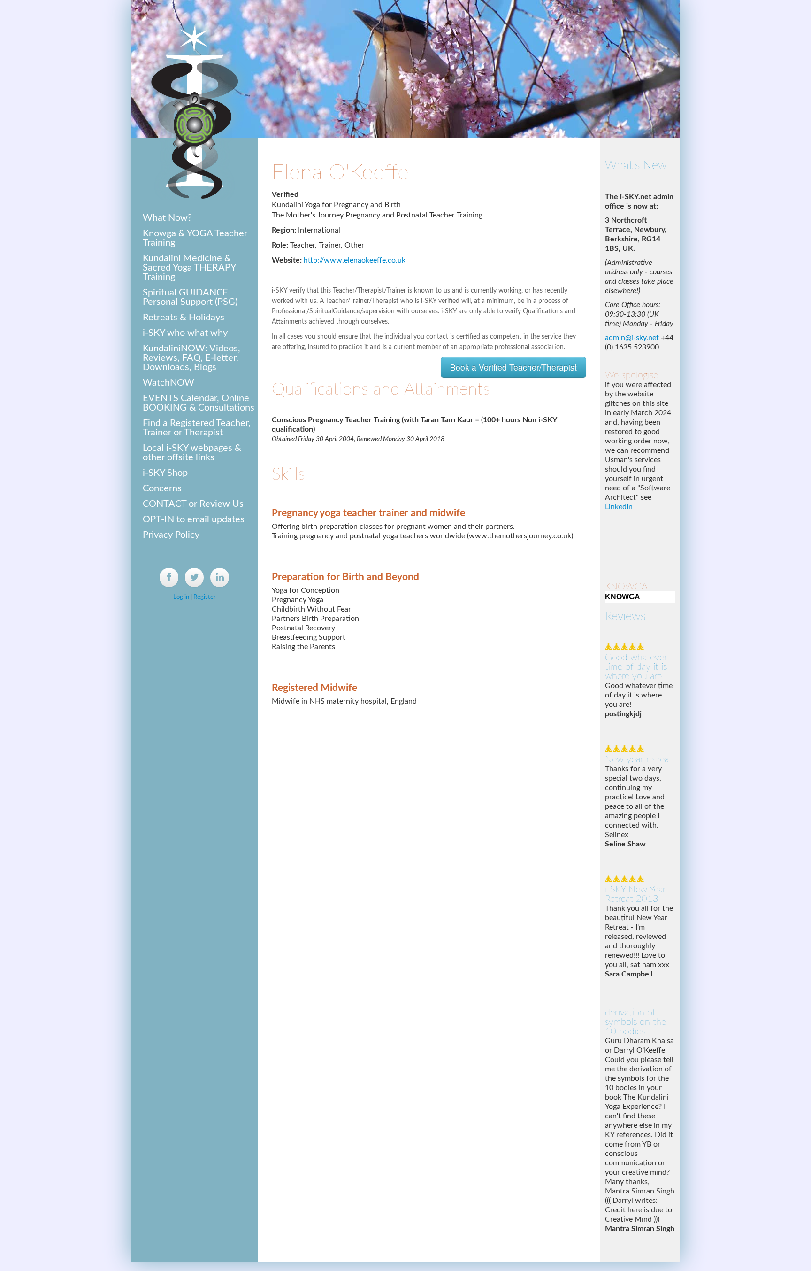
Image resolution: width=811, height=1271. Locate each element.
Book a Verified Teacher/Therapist (513, 367)
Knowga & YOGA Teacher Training (195, 238)
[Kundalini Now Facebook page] (169, 577)
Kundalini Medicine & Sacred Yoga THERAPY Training (189, 268)
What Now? (167, 218)
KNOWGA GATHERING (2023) (626, 547)
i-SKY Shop (165, 473)
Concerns (162, 488)
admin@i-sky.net (632, 205)
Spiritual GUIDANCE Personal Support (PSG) (190, 297)
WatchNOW (168, 383)
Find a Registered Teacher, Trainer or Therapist (197, 427)
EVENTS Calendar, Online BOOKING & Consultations (198, 403)
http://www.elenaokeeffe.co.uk (355, 260)
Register (204, 597)
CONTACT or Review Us (193, 504)
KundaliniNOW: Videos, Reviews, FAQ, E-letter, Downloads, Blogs (191, 358)
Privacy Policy (171, 535)
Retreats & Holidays (183, 317)
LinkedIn (619, 374)
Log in (181, 597)
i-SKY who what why (185, 333)
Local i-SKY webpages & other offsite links (192, 452)
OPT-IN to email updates (194, 519)
